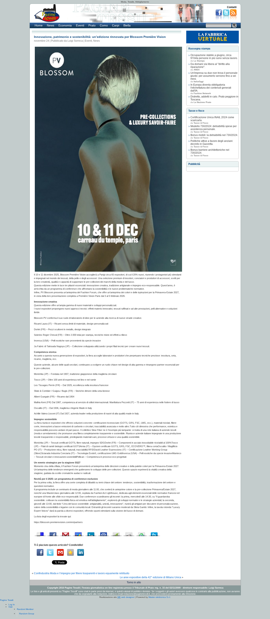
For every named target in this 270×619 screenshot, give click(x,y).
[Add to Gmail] (65, 533)
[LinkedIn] (80, 552)
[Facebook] (40, 552)
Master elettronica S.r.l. (159, 597)
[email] (60, 552)
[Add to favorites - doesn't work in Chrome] (70, 552)
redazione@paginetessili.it (136, 594)
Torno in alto (134, 582)
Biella (127, 25)
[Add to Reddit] (129, 533)
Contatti (231, 7)
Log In (11, 604)
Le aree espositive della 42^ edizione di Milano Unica (150, 577)
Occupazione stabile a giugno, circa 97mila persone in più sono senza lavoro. (214, 57)
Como (104, 25)
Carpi (115, 25)
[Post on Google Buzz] (78, 533)
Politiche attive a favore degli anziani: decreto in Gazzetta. (211, 142)
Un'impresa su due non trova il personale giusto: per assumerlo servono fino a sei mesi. (214, 75)
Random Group (26, 613)
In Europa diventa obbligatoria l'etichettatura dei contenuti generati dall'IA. (210, 87)
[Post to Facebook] (53, 533)
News (50, 25)
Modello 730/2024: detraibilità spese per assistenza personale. (213, 128)
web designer (125, 597)
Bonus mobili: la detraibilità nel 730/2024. (214, 135)
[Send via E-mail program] (103, 533)
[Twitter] (50, 552)
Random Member (25, 609)
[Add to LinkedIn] (91, 533)
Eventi (80, 25)
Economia (65, 25)
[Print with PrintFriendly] (116, 533)
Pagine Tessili (6, 600)
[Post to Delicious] (40, 533)
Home (39, 25)
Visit (10, 607)
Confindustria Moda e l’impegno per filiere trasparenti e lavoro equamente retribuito (81, 573)
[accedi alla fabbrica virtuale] (212, 37)
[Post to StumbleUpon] (141, 533)
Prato (92, 25)
